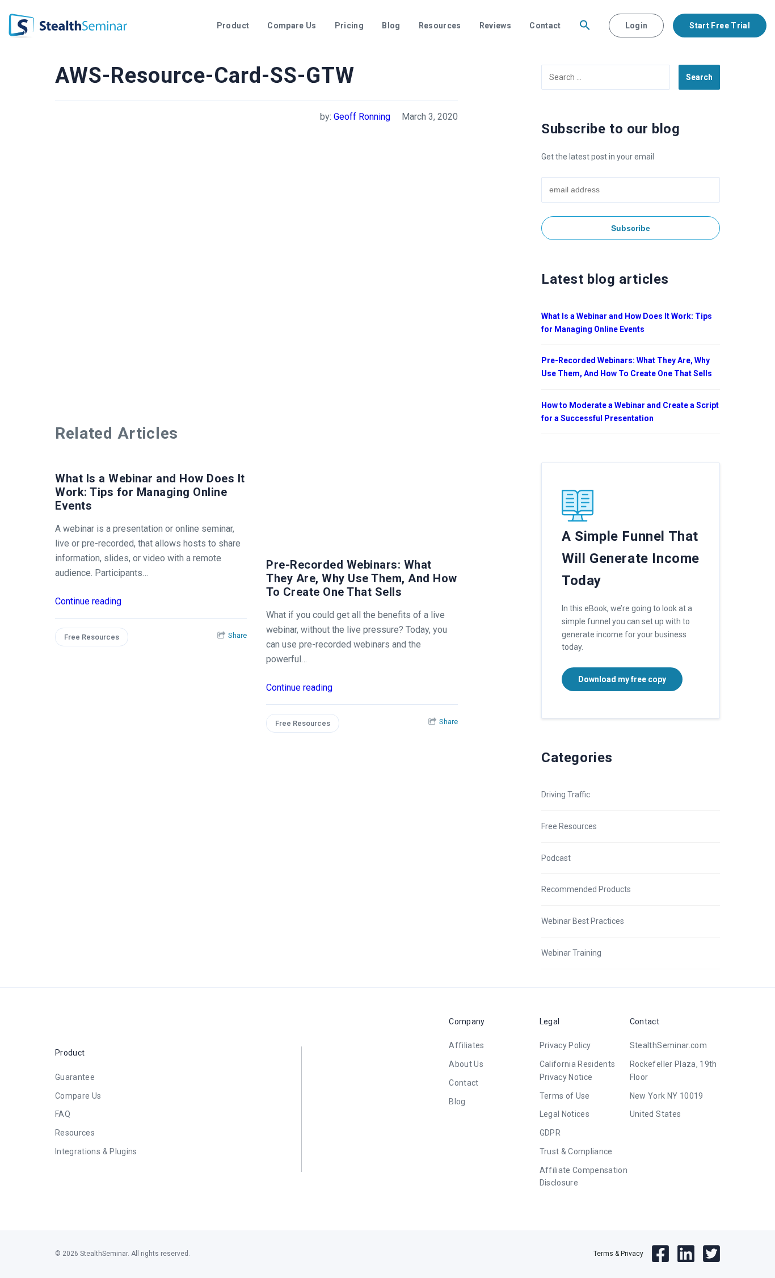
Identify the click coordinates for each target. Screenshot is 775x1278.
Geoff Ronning (362, 116)
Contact (545, 25)
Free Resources (91, 637)
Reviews (495, 25)
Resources (440, 25)
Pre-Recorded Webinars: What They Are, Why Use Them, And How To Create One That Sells (361, 578)
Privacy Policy (565, 1045)
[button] (585, 25)
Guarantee (75, 1077)
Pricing (349, 25)
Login (636, 25)
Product (233, 25)
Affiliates (467, 1045)
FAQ (62, 1114)
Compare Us (292, 25)
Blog (391, 25)
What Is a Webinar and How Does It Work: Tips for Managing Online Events (150, 492)
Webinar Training (571, 952)
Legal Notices (565, 1114)
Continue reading (88, 601)
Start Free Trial (719, 25)
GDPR (550, 1132)
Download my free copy (622, 679)
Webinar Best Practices (582, 921)
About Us (466, 1064)
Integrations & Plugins (96, 1151)
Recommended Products (586, 889)
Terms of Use (565, 1095)
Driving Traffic (565, 794)
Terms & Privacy (618, 1254)
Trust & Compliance (576, 1151)
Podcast (556, 858)
